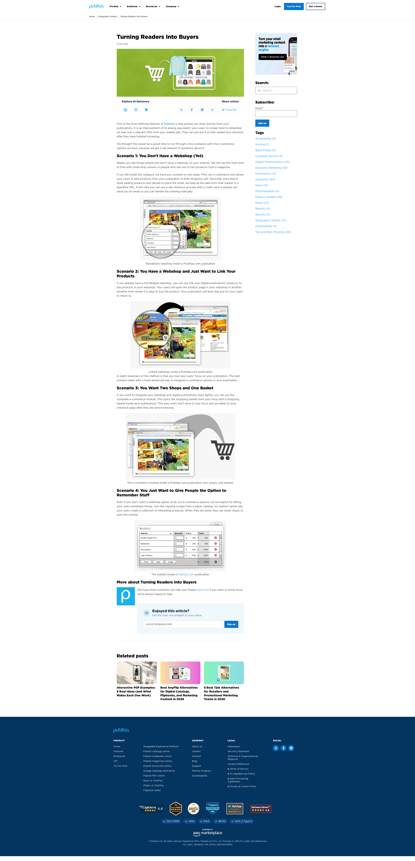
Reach (262, 203)
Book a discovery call (272, 57)
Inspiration (265, 179)
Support (196, 766)
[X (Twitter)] (276, 748)
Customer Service (268, 156)
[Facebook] (283, 748)
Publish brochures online (157, 766)
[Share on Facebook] (191, 109)
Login (278, 6)
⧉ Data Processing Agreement (238, 780)
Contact (196, 756)
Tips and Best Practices (273, 232)
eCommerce (265, 173)
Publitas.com (186, 574)
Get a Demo (315, 6)
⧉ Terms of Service (238, 769)
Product (114, 6)
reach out (203, 590)
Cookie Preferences (238, 764)
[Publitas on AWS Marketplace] (207, 832)
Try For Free (294, 6)
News (261, 185)
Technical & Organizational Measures (243, 757)
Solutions (132, 6)
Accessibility (265, 138)
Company (171, 6)
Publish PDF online (154, 776)
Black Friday (265, 150)
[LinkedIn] (291, 748)
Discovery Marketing (271, 168)
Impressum (234, 747)
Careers (196, 751)
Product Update (268, 197)
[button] (229, 109)
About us (197, 747)
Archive (262, 144)
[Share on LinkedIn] (202, 109)
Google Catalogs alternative (159, 771)
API (115, 761)
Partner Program (201, 771)
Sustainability (266, 226)
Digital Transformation (272, 162)
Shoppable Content (107, 17)
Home (92, 17)
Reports (262, 208)
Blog (194, 761)
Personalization (267, 191)
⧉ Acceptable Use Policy (241, 774)
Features (118, 751)
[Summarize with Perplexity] (135, 109)
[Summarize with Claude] (146, 109)
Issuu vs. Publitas (152, 781)
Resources (151, 6)
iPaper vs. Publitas (153, 785)
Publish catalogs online (156, 751)
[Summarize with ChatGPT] (125, 109)
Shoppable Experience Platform (161, 747)
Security (262, 214)
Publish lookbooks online (157, 756)
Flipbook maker (152, 790)
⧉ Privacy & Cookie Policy (242, 786)
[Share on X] (181, 109)
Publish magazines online (157, 761)
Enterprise (119, 756)
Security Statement (238, 751)
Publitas (169, 124)
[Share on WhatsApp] (212, 109)
